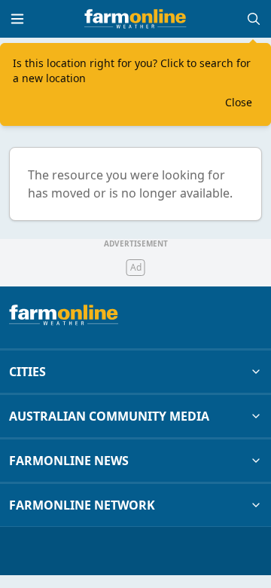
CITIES (27, 371)
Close (238, 102)
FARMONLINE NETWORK (82, 505)
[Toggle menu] (17, 19)
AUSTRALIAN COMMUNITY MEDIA (109, 416)
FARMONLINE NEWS (69, 460)
